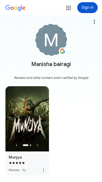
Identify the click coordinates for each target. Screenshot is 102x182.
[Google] (15, 8)
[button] (68, 7)
